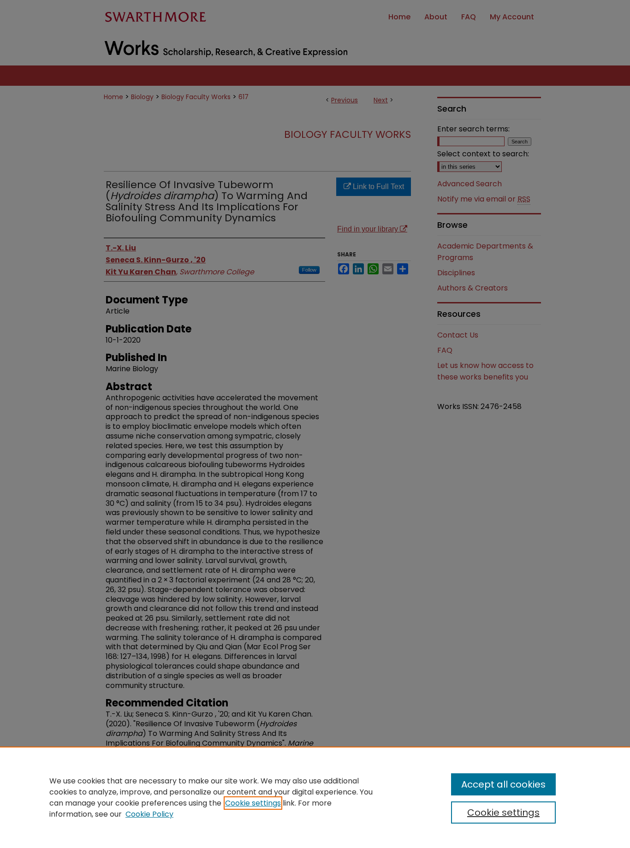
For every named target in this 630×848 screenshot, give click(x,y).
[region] (315, 797)
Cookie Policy (149, 814)
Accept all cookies (503, 784)
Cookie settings (253, 803)
